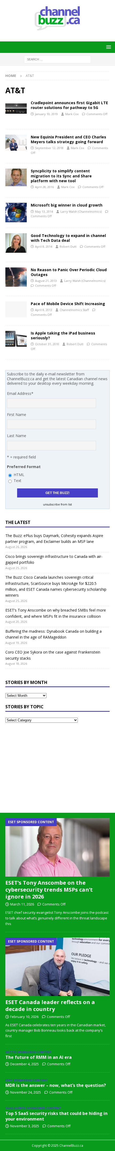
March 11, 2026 (22, 904)
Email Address (20, 393)
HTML (19, 474)
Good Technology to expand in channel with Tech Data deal (68, 238)
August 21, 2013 (46, 281)
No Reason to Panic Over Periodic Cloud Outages (69, 272)
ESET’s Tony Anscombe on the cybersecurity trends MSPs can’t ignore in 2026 (49, 889)
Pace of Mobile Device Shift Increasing (68, 303)
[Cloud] (16, 143)
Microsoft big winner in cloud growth (66, 205)
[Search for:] (57, 58)
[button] (108, 47)
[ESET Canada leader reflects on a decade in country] (57, 967)
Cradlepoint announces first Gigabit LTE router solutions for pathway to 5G (69, 105)
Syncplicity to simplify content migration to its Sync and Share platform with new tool (61, 175)
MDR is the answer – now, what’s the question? (55, 1085)
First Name (16, 414)
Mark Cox (72, 114)
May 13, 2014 (44, 211)
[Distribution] (16, 243)
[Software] (16, 177)
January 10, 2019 (46, 114)
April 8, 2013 (43, 310)
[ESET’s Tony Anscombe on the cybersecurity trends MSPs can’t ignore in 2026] (57, 847)
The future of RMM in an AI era (38, 1057)
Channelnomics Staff (74, 310)
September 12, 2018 (49, 148)
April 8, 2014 (43, 246)
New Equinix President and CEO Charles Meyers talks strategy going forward (68, 139)
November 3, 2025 (24, 1125)
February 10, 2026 (24, 1016)
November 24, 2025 (25, 1092)
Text (17, 480)
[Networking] (16, 108)
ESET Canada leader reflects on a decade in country (50, 1005)
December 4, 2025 (24, 1063)
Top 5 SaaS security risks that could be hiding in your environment (56, 1116)
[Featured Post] (16, 339)
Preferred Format (24, 466)
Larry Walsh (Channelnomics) (81, 211)
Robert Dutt (68, 246)
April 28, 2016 (44, 187)
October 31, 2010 (47, 344)
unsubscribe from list (57, 504)
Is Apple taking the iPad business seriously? (63, 335)
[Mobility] (16, 309)
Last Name (16, 435)
